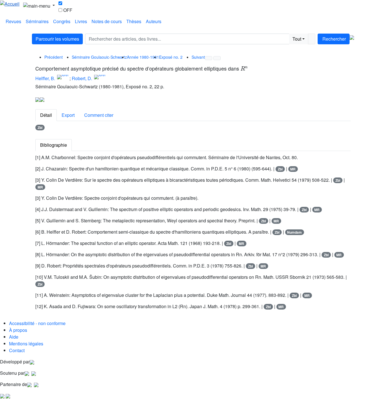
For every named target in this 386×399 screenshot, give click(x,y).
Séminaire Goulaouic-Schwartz (99, 57)
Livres (81, 21)
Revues (13, 21)
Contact (17, 350)
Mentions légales (26, 343)
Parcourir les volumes (57, 39)
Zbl (40, 127)
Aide (13, 337)
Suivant (198, 57)
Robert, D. (82, 78)
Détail (46, 115)
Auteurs (153, 21)
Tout (296, 39)
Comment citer (98, 115)
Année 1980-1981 (143, 57)
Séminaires (37, 21)
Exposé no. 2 (171, 57)
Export (68, 115)
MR (293, 169)
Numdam (294, 232)
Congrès (61, 21)
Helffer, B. (45, 78)
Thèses (133, 21)
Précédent (53, 57)
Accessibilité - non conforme (37, 323)
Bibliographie (53, 145)
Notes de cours (107, 21)
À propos (18, 330)
